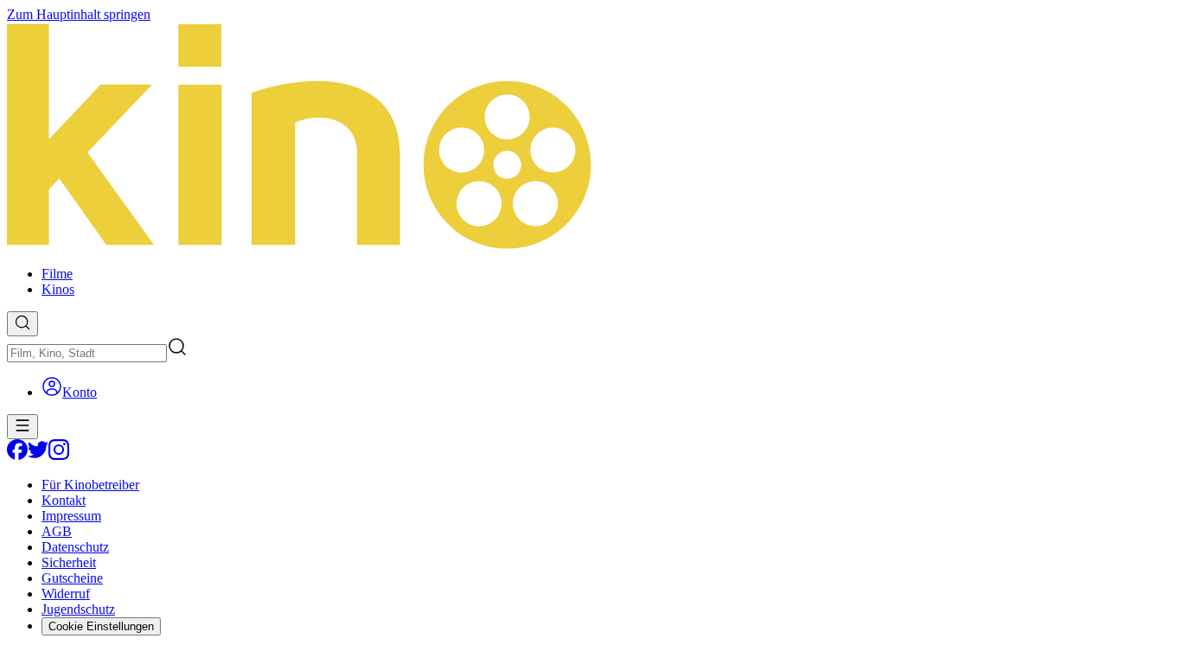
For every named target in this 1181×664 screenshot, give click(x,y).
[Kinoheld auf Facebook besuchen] (17, 455)
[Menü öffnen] (22, 426)
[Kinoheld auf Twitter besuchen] (38, 455)
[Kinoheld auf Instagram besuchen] (58, 455)
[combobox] (87, 353)
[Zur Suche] (22, 323)
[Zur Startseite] (590, 137)
